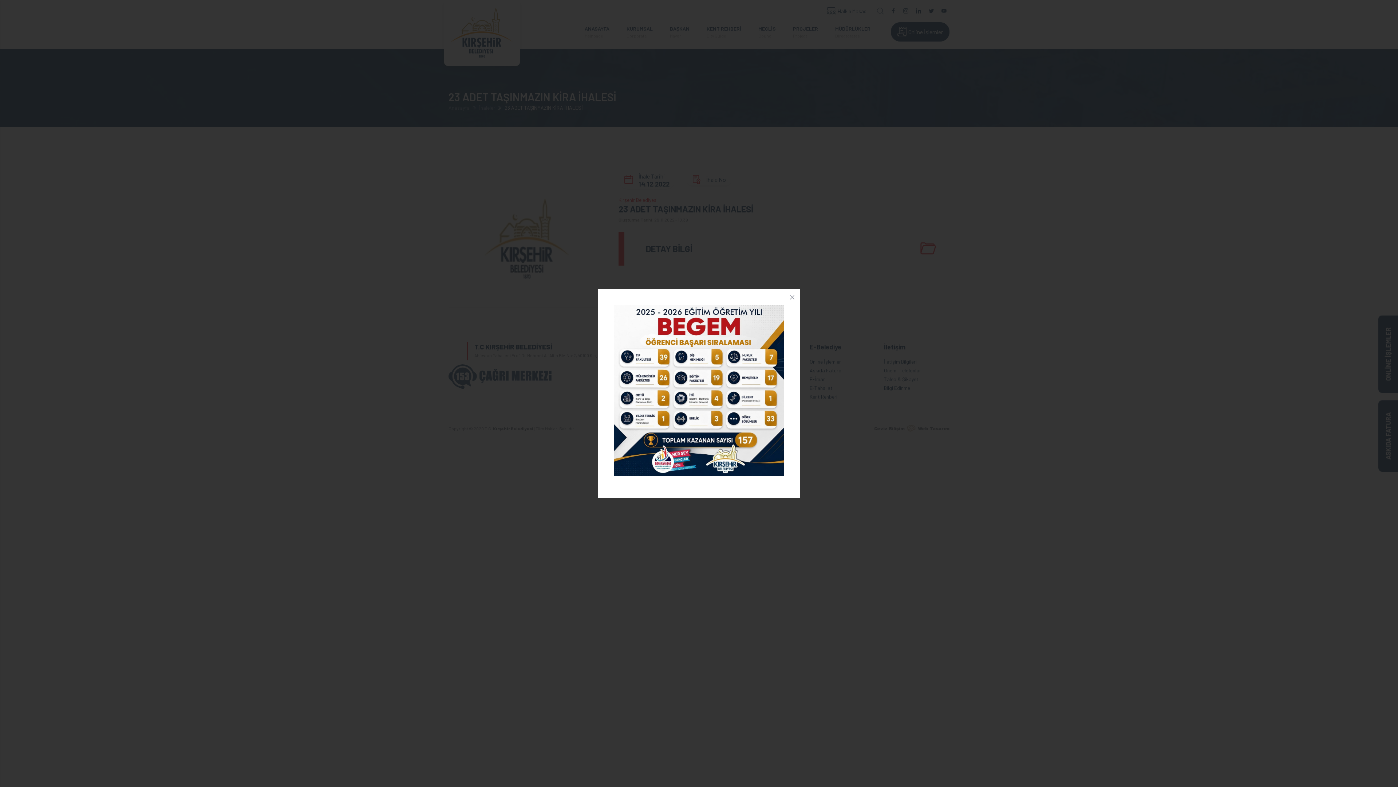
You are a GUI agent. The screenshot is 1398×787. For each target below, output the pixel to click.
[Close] (792, 297)
